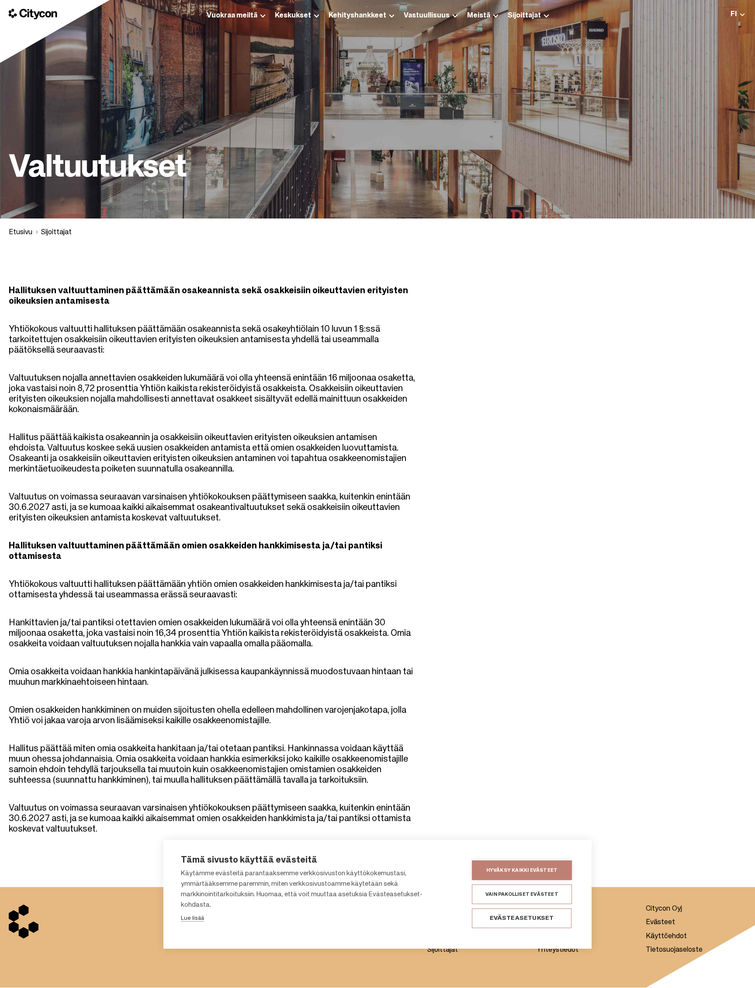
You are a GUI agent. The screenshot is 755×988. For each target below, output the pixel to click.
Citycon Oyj (664, 908)
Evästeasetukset (522, 918)
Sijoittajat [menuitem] (524, 15)
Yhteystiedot (557, 949)
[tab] (737, 14)
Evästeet (660, 922)
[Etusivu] (33, 14)
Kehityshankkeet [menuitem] (357, 15)
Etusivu (20, 232)
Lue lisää (192, 918)
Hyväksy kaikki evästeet (522, 870)
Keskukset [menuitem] (293, 15)
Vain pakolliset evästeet (521, 894)
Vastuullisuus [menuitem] (427, 15)
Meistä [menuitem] (478, 15)
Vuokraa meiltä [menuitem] (232, 15)
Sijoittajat (56, 232)
